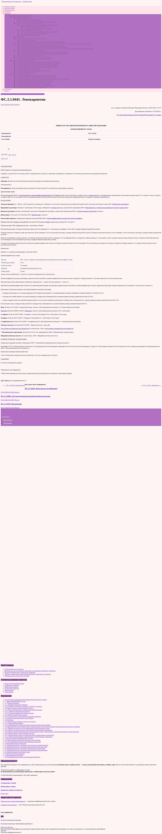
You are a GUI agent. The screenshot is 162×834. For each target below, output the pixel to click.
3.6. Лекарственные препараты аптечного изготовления (33, 84)
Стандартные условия (8, 783)
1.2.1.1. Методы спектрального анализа (35, 27)
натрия (47, 222)
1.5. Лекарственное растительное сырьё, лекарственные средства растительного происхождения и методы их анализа (53, 43)
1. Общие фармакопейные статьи (22, 16)
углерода (54, 208)
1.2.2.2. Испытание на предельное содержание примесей (40, 32)
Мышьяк (4, 311)
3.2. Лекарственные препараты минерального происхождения (35, 77)
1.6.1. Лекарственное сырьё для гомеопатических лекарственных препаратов (44, 52)
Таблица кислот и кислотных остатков (16, 676)
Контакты (6, 91)
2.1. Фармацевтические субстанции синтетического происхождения (38, 62)
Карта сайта (4, 793)
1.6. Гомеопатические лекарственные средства (30, 50)
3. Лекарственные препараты (21, 74)
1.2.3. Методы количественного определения (33, 33)
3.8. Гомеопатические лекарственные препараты (31, 87)
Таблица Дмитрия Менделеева (14, 683)
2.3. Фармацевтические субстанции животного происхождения (36, 65)
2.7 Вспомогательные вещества (25, 72)
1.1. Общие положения (22, 18)
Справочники (7, 11)
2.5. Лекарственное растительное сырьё (28, 69)
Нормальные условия (8, 786)
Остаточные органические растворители (14, 328)
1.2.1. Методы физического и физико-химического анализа (38, 25)
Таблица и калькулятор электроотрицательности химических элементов (27, 674)
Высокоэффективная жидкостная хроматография (64, 218)
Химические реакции (9, 8)
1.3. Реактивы (20, 37)
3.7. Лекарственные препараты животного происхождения (34, 86)
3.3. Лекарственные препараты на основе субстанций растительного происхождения (43, 79)
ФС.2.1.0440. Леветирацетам (14, 385)
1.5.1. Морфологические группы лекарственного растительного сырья (41, 45)
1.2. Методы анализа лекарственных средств (30, 23)
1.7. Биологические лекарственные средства (30, 55)
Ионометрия (36, 215)
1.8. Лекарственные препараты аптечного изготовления (33, 57)
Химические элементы (9, 6)
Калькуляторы (7, 89)
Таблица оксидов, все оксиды (14, 669)
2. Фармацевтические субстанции (22, 60)
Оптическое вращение (120, 204)
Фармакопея (7, 13)
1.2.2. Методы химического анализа (31, 30)
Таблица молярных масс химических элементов (19, 672)
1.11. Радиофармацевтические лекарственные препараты (33, 59)
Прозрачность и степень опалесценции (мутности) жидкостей (106, 208)
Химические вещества (9, 10)
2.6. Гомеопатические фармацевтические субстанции (33, 70)
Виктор (17, 104)
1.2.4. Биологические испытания (30, 35)
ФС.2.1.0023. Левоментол (152, 385)
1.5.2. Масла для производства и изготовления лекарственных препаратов (43, 47)
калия (91, 195)
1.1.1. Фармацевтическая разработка (31, 20)
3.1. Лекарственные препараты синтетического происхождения (36, 75)
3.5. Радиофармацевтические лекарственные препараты (33, 82)
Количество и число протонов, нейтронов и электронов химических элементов (30, 671)
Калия (16, 222)
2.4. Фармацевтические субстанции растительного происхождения (37, 67)
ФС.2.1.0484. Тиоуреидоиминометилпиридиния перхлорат (25, 396)
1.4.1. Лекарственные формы (28, 40)
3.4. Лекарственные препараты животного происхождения (34, 81)
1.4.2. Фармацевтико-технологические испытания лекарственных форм (42, 42)
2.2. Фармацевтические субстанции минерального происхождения (37, 64)
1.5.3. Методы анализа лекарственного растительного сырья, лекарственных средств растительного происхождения (56, 48)
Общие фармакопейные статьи (16, 701)
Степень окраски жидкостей (86, 211)
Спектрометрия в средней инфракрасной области (35, 195)
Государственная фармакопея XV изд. (20, 15)
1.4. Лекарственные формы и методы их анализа (31, 38)
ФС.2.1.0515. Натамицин (11, 404)
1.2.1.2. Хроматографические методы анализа (37, 28)
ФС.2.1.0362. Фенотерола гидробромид (41, 388)
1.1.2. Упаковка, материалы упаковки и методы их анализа (38, 21)
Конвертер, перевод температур (11, 790)
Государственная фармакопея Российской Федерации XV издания (139, 115)
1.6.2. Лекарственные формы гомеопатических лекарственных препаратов (43, 54)
